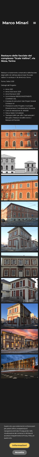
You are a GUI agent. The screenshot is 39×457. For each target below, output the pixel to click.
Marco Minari (15, 22)
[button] (34, 23)
